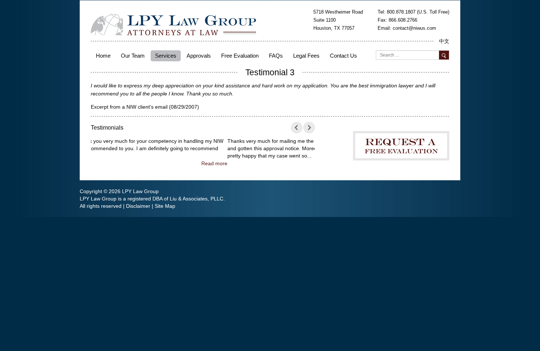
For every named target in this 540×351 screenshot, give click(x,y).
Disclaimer (138, 206)
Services (165, 56)
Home (103, 56)
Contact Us (343, 56)
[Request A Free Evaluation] (401, 140)
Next (307, 128)
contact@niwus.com (414, 28)
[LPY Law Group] (173, 24)
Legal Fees (306, 56)
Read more (302, 163)
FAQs (276, 56)
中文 (444, 41)
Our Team (133, 56)
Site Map (165, 206)
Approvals (199, 56)
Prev (298, 128)
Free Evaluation (240, 56)
